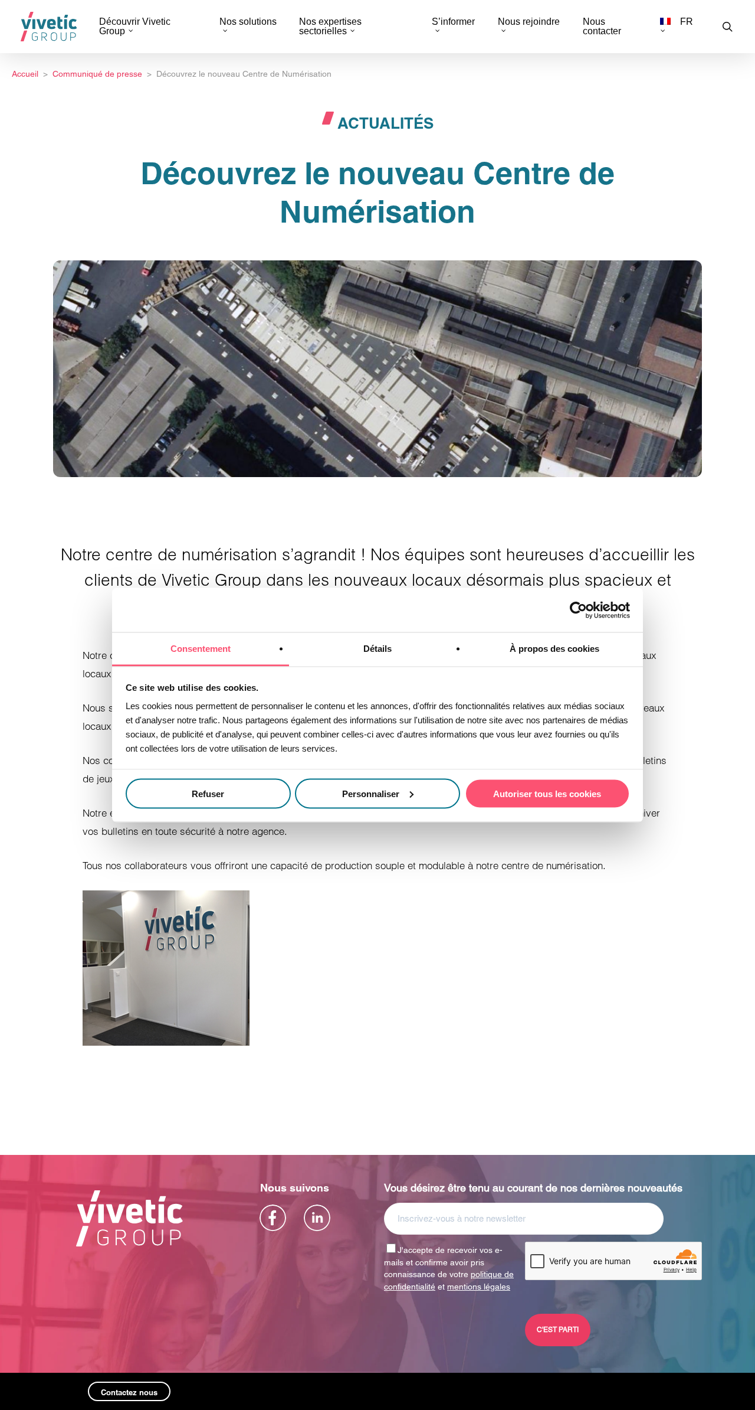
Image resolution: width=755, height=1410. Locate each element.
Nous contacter (602, 26)
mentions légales (478, 1286)
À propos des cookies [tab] (554, 649)
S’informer (453, 22)
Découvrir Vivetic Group (134, 26)
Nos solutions (248, 22)
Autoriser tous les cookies (547, 793)
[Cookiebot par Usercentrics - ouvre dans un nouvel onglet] (578, 610)
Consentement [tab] (200, 649)
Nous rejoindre (529, 22)
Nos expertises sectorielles (330, 26)
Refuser (208, 793)
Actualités (385, 123)
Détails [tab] (377, 649)
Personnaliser (370, 793)
